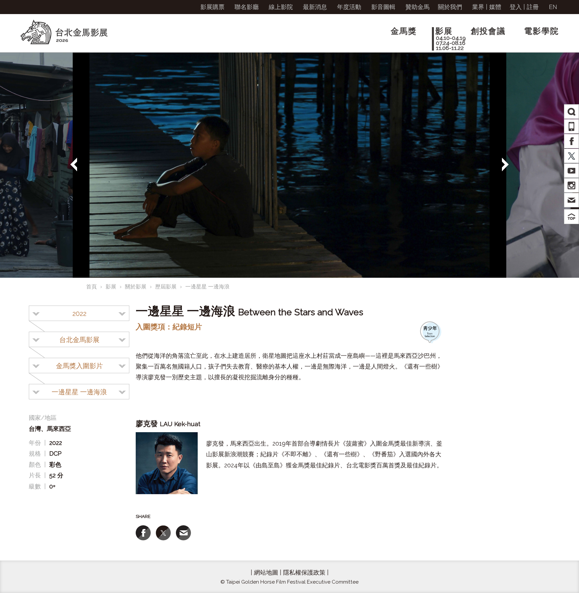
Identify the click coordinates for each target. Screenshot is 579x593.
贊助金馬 (417, 6)
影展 (111, 286)
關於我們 (450, 6)
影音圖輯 (383, 6)
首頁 (91, 286)
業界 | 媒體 (486, 6)
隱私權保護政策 (304, 572)
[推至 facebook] (143, 532)
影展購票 (212, 6)
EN (553, 6)
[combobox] (79, 313)
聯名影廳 (247, 6)
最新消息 (315, 6)
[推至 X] (163, 532)
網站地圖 (266, 572)
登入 (516, 6)
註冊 (533, 6)
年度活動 (349, 6)
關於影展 (135, 286)
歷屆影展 (166, 286)
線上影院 (281, 6)
